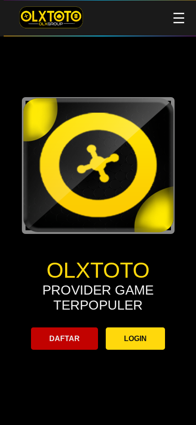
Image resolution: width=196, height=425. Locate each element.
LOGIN (135, 338)
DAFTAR (64, 338)
